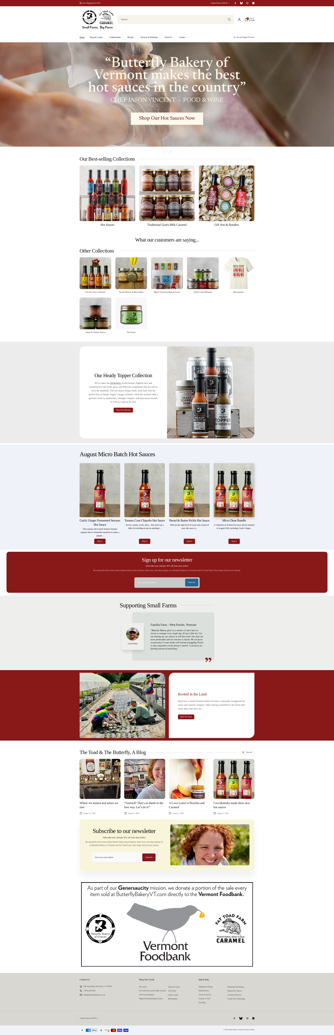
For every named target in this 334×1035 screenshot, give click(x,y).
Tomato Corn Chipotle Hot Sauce (144, 520)
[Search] (229, 19)
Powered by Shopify (249, 1029)
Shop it (100, 541)
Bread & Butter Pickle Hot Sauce (189, 520)
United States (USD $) (219, 3)
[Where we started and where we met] (100, 779)
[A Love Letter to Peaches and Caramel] (189, 779)
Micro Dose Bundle (234, 520)
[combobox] (175, 19)
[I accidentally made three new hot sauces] (233, 779)
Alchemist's (116, 383)
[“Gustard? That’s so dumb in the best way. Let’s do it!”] (144, 779)
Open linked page (167, 94)
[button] (249, 19)
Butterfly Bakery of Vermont (235, 1029)
